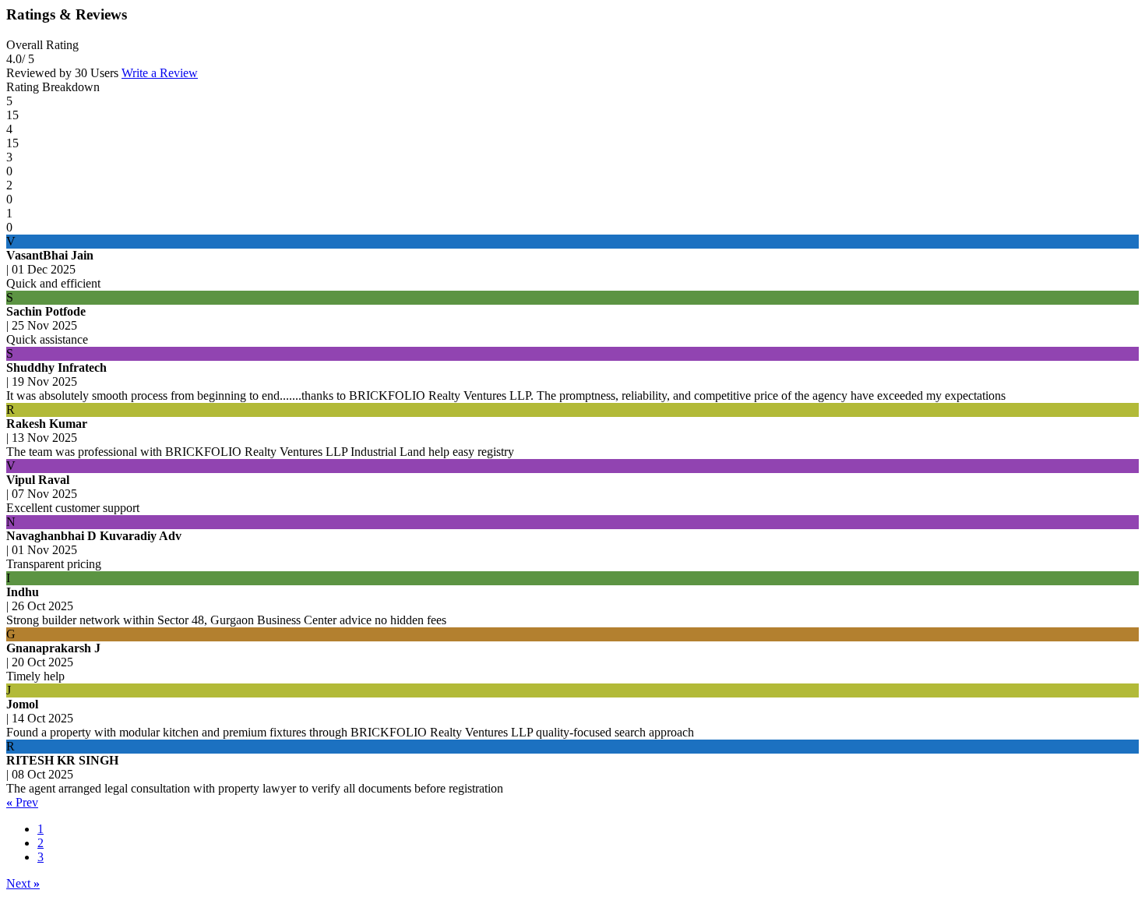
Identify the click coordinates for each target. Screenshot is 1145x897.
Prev (22, 802)
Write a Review (160, 72)
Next (23, 883)
